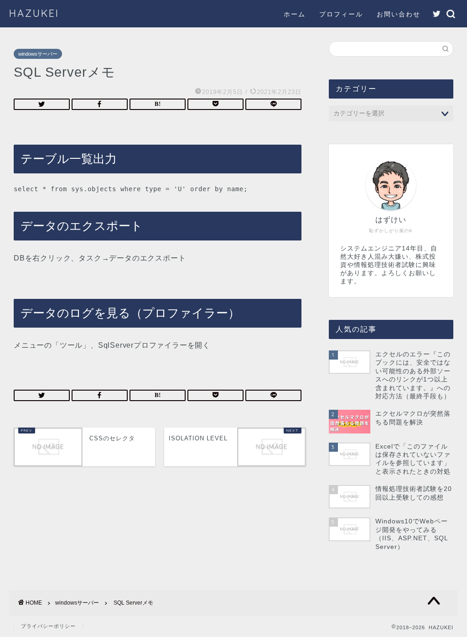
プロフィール (341, 14)
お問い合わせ (398, 14)
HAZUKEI (34, 13)
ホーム (295, 14)
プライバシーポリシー (48, 626)
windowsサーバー (37, 54)
